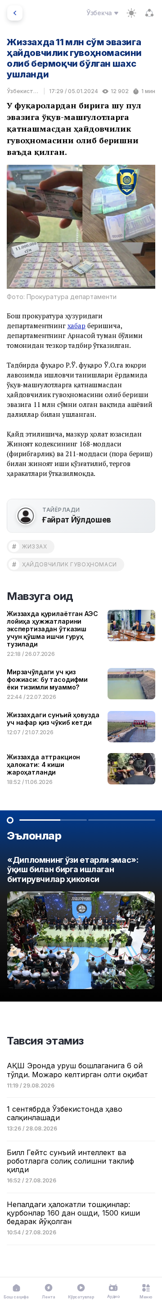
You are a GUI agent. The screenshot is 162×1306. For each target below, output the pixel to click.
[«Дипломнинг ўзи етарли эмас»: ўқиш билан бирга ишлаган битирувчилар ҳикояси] (81, 925)
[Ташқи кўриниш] (131, 13)
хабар (77, 325)
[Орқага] (14, 13)
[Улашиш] (149, 13)
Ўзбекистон (23, 91)
